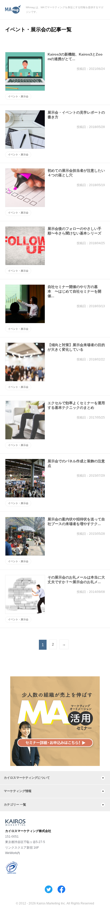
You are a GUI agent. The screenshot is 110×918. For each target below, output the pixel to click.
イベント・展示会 (18, 96)
